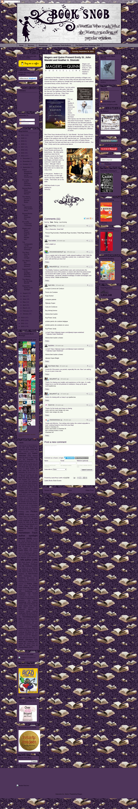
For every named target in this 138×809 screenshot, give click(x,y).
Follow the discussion (92, 218)
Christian (29, 494)
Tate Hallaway (33, 615)
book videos (23, 470)
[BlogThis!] (80, 478)
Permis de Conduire (51, 292)
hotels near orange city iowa (54, 412)
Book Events (57, 480)
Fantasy (21, 511)
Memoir (23, 557)
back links (51, 285)
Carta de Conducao (51, 307)
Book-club (32, 470)
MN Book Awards (24, 562)
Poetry (29, 584)
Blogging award (23, 463)
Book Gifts (25, 467)
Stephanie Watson (26, 609)
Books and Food (27, 476)
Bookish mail (22, 474)
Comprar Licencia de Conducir (54, 288)
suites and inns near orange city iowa (56, 410)
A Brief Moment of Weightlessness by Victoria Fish (27, 173)
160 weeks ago (65, 379)
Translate (108, 164)
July (24, 296)
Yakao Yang (30, 645)
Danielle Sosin (25, 501)
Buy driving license (51, 310)
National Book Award (30, 570)
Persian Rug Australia (52, 233)
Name (46, 460)
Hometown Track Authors (61, 45)
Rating (56, 222)
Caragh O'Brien (33, 490)
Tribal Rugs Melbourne (84, 233)
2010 (23, 326)
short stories (23, 606)
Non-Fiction (33, 574)
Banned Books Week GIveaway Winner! (27, 191)
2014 (23, 156)
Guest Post (23, 526)
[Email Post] (74, 478)
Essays (34, 509)
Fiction (34, 511)
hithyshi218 (53, 266)
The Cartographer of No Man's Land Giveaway (27, 245)
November (26, 161)
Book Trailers (30, 468)
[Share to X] (82, 478)
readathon (22, 593)
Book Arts (32, 463)
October (26, 164)
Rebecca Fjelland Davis (27, 598)
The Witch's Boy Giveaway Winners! (26, 263)
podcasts (21, 583)
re (25, 589)
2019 (23, 141)
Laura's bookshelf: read (27, 340)
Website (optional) (82, 460)
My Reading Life (23, 568)
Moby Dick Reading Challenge (28, 563)
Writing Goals (31, 643)
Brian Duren (34, 487)
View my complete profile (109, 104)
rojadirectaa (52, 386)
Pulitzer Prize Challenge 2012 (28, 586)
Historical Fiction (26, 528)
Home (21, 45)
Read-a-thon (33, 589)
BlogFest (21, 461)
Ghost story (23, 516)
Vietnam (27, 621)
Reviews (31, 45)
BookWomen (23, 487)
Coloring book (32, 496)
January (26, 314)
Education (34, 507)
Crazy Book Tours (32, 500)
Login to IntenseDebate (69, 458)
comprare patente (50, 299)
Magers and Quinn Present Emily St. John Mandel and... (26, 234)
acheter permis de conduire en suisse (57, 325)
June (25, 299)
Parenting (21, 581)
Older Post (89, 490)
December (26, 158)
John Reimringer (32, 543)
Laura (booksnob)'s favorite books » (27, 435)
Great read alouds (28, 524)
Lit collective (25, 552)
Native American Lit (28, 572)
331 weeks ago (61, 225)
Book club (22, 465)
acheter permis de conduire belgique (56, 321)
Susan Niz (32, 613)
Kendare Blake (30, 546)
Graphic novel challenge (28, 519)
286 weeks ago (71, 252)
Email (62, 460)
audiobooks (22, 453)
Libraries (35, 550)
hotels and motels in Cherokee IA (55, 428)
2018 (23, 144)
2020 (23, 138)
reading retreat (34, 596)
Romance (21, 600)
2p (64, 252)
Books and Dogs (33, 474)
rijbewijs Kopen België (52, 358)
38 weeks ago (67, 420)
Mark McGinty (33, 555)
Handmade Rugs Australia (68, 233)
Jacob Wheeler (26, 541)
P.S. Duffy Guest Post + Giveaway (27, 223)
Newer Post (48, 490)
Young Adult (23, 647)
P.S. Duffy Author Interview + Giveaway (26, 182)
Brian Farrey (24, 489)
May (24, 302)
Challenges (24, 492)
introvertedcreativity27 (56, 252)
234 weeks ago (59, 345)
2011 (23, 323)
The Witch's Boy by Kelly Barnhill (27, 281)
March (25, 308)
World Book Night (30, 637)
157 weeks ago (65, 393)
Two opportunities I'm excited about (27, 207)
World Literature (26, 640)
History (21, 530)
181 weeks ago (64, 366)
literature (28, 554)
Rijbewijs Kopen (50, 303)
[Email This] (78, 478)
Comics (21, 498)
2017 (23, 147)
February (26, 311)
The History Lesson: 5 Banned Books (26, 199)
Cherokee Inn (49, 432)
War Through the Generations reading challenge (28, 624)
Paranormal (30, 580)
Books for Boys (24, 478)
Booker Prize (31, 472)
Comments (25, 123)
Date (51, 222)
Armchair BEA (33, 449)
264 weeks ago (64, 266)
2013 (23, 317)
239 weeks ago (60, 285)
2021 (23, 135)
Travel (20, 621)
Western (21, 630)
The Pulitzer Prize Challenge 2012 (87, 45)
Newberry (21, 574)
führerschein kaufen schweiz (54, 338)
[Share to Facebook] (84, 478)
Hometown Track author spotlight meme (28, 535)
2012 (23, 320)
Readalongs (43, 45)
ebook (26, 507)
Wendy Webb (31, 628)
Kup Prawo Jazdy (50, 318)
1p (58, 266)
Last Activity (63, 222)
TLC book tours (28, 619)
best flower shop (53, 366)
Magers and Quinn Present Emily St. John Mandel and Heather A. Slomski (67, 58)
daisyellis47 (53, 379)
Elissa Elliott (25, 509)
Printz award (23, 585)
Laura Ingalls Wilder (28, 549)
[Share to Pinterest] (86, 478)
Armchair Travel (29, 451)
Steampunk (31, 607)
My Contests (27, 566)
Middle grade (34, 557)
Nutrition (21, 580)
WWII (20, 645)
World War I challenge (26, 641)
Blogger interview (31, 461)
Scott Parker (31, 604)
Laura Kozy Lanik (109, 101)
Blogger (79, 794)
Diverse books (25, 505)
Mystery (35, 568)
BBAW (26, 457)
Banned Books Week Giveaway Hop (27, 216)
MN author (25, 559)
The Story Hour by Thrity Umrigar (25, 255)
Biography (30, 459)
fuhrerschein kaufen (51, 314)
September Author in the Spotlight (27, 287)
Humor (35, 539)
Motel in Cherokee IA (51, 427)
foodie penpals (30, 514)
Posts (23, 120)
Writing (21, 643)
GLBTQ (33, 516)
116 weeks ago (59, 405)
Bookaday (22, 472)
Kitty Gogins (23, 548)
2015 (23, 153)
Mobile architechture (61, 277)
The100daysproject (30, 617)
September (27, 167)
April (24, 305)
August (25, 293)
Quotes (20, 589)
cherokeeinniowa (54, 420)
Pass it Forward (31, 581)
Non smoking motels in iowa (54, 430)
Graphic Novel (23, 518)
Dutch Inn (51, 405)
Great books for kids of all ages (28, 521)
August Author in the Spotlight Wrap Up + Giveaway (27, 272)
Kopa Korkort (49, 296)
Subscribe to (48, 469)
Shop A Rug (52, 226)
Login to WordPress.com (82, 458)
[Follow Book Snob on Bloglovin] (28, 79)
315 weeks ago (61, 240)
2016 (23, 150)
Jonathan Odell (25, 544)
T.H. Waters (22, 615)
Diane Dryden (33, 503)
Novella (32, 578)
